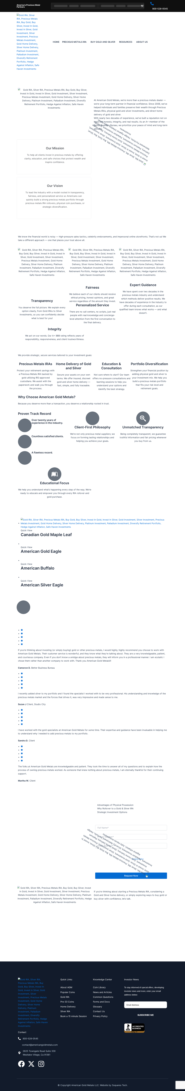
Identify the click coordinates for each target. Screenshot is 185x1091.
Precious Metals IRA (74, 42)
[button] (75, 42)
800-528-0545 (30, 1038)
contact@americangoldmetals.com (40, 1044)
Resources (125, 42)
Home (56, 42)
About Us (142, 42)
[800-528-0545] (19, 1038)
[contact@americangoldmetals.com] (19, 1045)
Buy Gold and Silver (103, 42)
